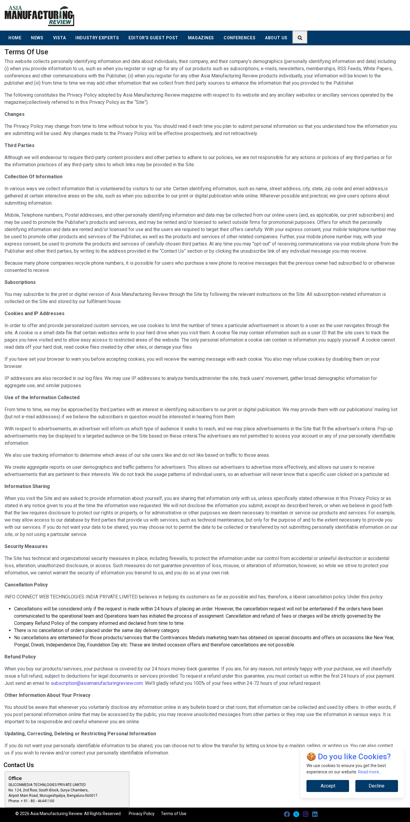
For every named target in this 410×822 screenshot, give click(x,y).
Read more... (370, 771)
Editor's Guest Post (153, 37)
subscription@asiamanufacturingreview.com (97, 683)
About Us (276, 37)
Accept (328, 786)
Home (14, 37)
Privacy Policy (142, 813)
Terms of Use (173, 813)
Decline (376, 786)
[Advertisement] (249, 15)
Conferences (239, 37)
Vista (59, 37)
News (37, 37)
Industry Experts (97, 37)
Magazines (201, 37)
